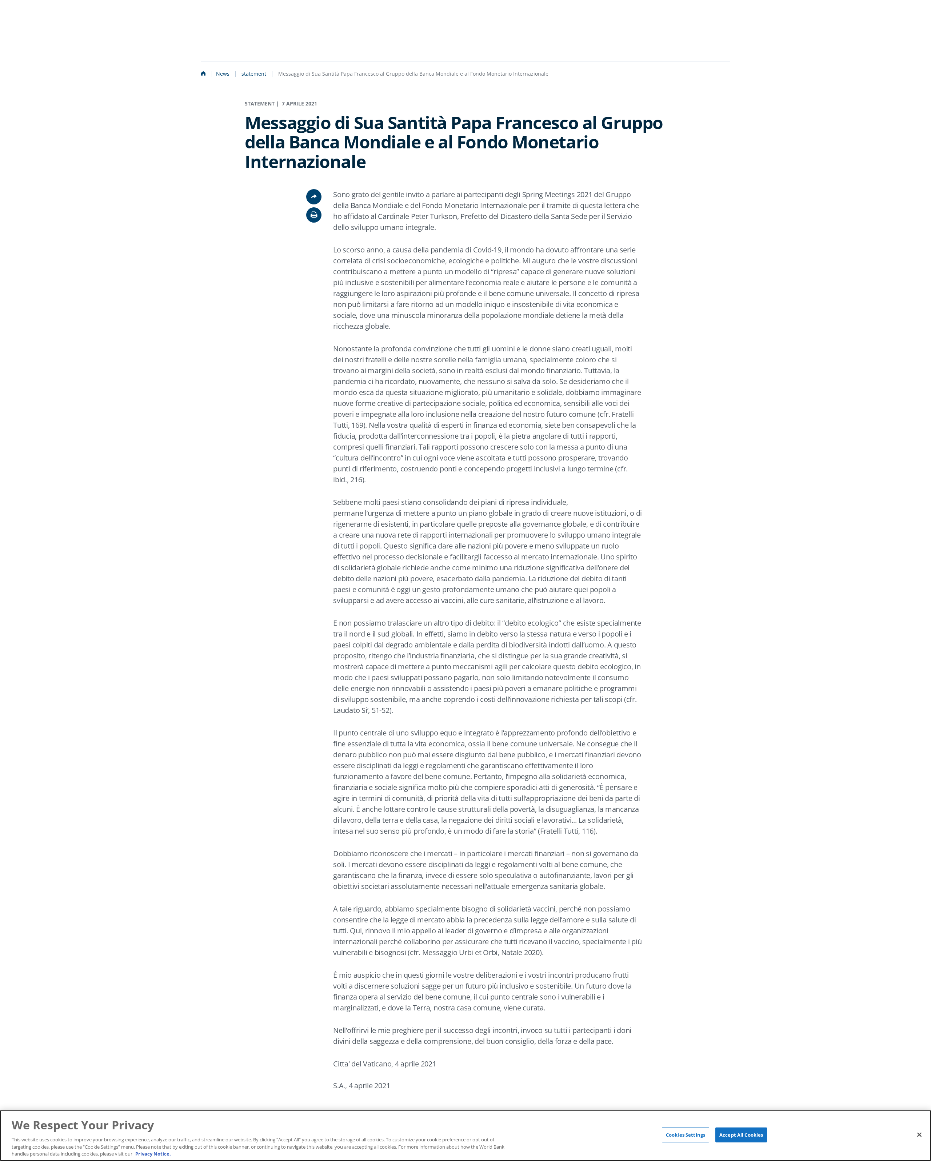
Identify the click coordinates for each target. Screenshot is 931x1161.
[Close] (919, 1134)
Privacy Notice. (153, 1153)
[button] (313, 215)
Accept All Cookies (741, 1135)
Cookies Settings (685, 1135)
